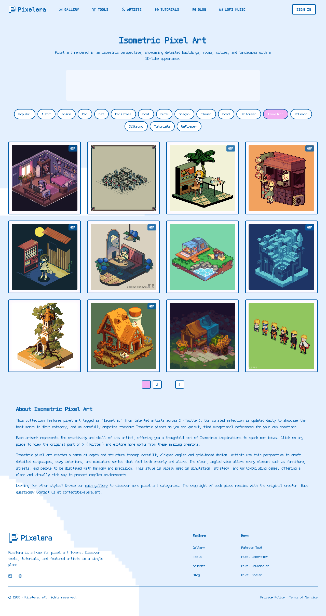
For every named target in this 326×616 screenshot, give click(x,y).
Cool (146, 114)
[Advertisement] (163, 85)
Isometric (276, 114)
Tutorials (170, 9)
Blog (202, 9)
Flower (206, 114)
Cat (101, 114)
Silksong (136, 126)
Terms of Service (303, 597)
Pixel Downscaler (255, 566)
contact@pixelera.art (81, 492)
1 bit (46, 114)
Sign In (304, 9)
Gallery (72, 9)
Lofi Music (235, 9)
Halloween (248, 114)
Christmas (123, 114)
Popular (25, 114)
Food (226, 114)
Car (85, 114)
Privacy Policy (273, 597)
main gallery (96, 486)
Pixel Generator (254, 556)
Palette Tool (251, 547)
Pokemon (301, 114)
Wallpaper (189, 126)
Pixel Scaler (251, 575)
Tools (103, 9)
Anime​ (66, 114)
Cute (164, 114)
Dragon (184, 114)
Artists (134, 9)
